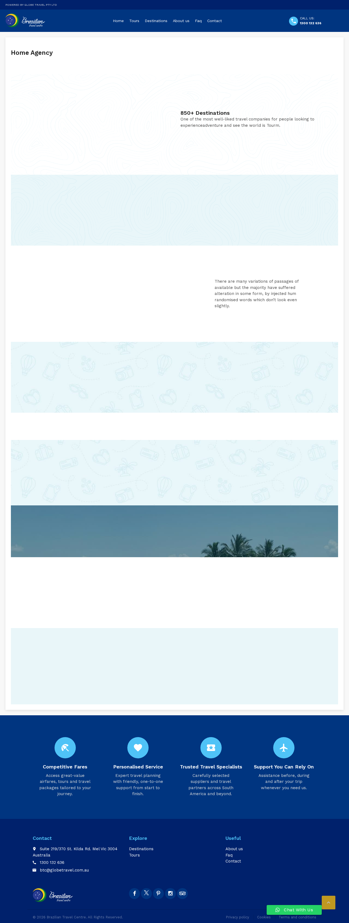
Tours (134, 21)
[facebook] (134, 893)
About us (181, 21)
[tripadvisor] (182, 893)
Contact (214, 21)
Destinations (156, 21)
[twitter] (146, 893)
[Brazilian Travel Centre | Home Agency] (25, 20)
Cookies (264, 917)
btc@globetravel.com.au (64, 870)
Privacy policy (237, 917)
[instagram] (170, 893)
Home (118, 21)
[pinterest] (158, 893)
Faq (198, 21)
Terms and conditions (297, 917)
